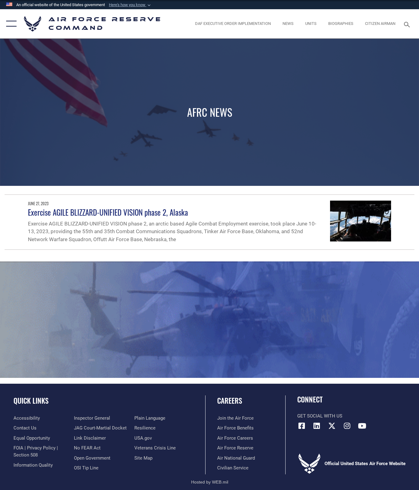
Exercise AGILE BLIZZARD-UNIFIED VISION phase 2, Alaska (108, 212)
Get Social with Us (319, 416)
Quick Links (30, 400)
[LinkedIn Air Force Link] (316, 425)
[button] (130, 5)
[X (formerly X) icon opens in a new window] (331, 425)
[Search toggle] (408, 24)
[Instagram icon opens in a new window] (347, 425)
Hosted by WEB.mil (209, 482)
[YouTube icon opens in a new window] (362, 425)
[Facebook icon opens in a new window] (301, 425)
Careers (229, 400)
